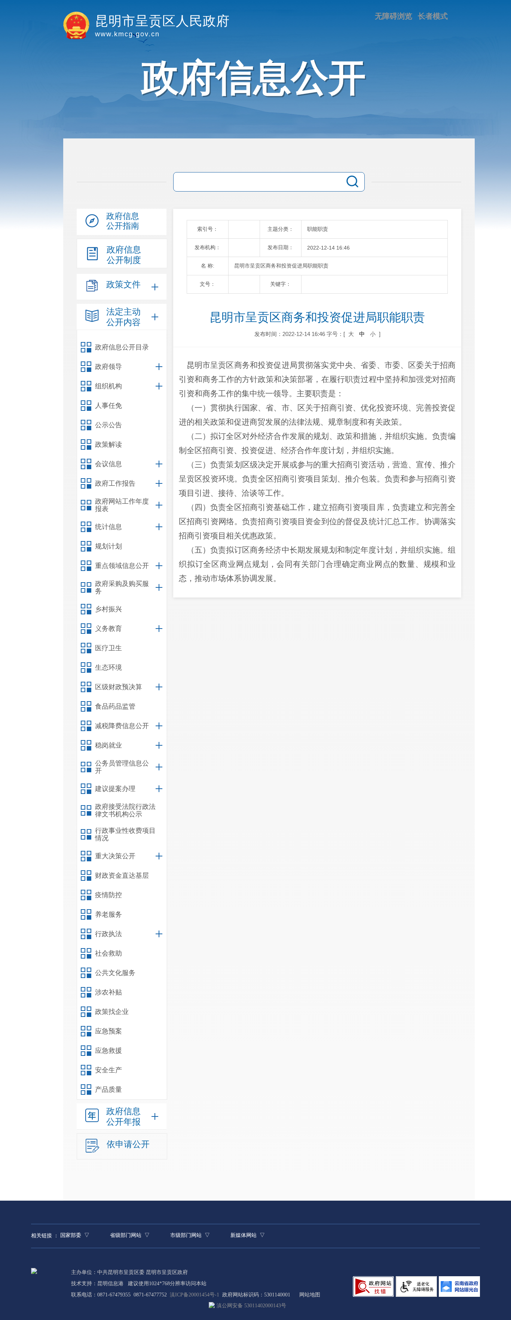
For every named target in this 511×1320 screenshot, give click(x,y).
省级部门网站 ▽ (130, 1235)
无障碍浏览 (393, 16)
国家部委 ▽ (74, 1235)
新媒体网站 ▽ (247, 1235)
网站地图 (309, 1295)
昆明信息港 (110, 1283)
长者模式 (433, 16)
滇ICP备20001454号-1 (194, 1295)
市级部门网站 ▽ (190, 1235)
